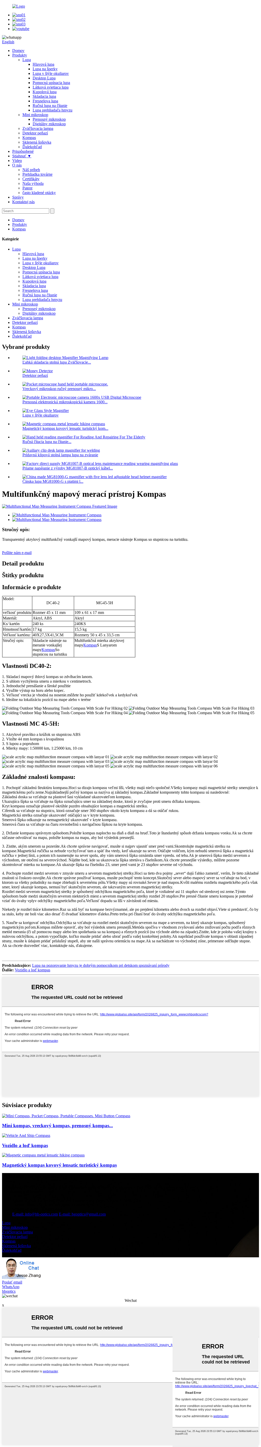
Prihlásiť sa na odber (18, 1192)
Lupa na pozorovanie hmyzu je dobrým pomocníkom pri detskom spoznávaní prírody (100, 965)
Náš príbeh (31, 170)
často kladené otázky (39, 192)
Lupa (26, 60)
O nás (17, 165)
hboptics (9, 1291)
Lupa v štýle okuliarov (51, 73)
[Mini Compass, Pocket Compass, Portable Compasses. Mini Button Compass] (66, 1116)
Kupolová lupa (45, 92)
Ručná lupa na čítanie (50, 105)
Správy (18, 197)
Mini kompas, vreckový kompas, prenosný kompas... (57, 1125)
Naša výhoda (33, 183)
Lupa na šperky (45, 69)
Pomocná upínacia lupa (51, 82)
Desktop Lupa (44, 78)
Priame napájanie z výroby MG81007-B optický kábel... (67, 468)
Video (17, 160)
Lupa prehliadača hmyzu (52, 110)
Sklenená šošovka (36, 142)
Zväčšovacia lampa (37, 128)
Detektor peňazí (35, 133)
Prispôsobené (23, 151)
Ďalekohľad (32, 147)
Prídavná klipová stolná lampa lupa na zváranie (60, 455)
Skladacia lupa (44, 96)
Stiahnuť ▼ (21, 156)
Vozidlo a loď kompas (32, 970)
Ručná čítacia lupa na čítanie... (46, 441)
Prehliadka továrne (37, 174)
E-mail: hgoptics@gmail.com (82, 1214)
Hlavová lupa (43, 64)
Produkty (19, 55)
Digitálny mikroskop (49, 124)
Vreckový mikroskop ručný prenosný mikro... (59, 389)
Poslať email (12, 1282)
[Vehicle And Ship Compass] (26, 1135)
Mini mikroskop (35, 115)
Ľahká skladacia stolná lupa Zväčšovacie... (56, 362)
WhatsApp (10, 1287)
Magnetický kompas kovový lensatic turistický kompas (59, 1165)
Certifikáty (31, 179)
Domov (18, 50)
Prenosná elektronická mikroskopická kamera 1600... (65, 402)
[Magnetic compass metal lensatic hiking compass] (43, 1155)
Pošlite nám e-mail (17, 552)
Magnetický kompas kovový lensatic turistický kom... (65, 428)
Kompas (29, 137)
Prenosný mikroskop (49, 119)
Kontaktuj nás (23, 202)
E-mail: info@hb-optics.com (35, 1214)
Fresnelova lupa (45, 101)
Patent (27, 188)
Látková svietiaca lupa (51, 87)
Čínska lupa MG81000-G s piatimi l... (52, 481)
